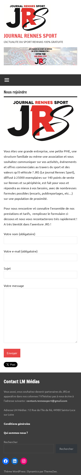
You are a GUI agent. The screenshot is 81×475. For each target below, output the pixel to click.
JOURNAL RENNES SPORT (30, 36)
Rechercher (11, 442)
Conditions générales (17, 423)
